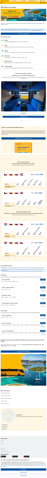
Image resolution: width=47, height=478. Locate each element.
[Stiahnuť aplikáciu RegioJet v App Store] (6, 456)
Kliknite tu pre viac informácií (37, 30)
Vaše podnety (3, 448)
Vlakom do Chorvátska (6, 5)
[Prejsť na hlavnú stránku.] (1, 5)
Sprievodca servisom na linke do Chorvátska (23, 138)
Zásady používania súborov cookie (7, 465)
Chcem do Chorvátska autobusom (23, 351)
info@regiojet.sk (4, 429)
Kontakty (2, 440)
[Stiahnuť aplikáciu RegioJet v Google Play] (17, 456)
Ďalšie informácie (23, 116)
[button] (40, 3)
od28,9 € (43, 279)
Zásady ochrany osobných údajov (38, 464)
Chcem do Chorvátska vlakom (23, 33)
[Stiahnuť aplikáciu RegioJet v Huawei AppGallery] (29, 456)
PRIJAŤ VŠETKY (23, 469)
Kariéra (2, 442)
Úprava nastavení (23, 472)
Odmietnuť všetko (23, 475)
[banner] (1, 3)
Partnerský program (4, 450)
